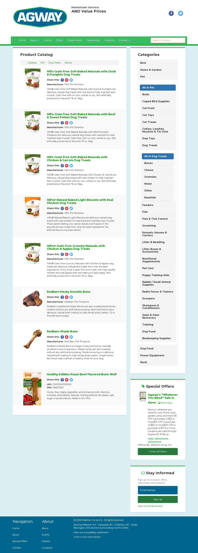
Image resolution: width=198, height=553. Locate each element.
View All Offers (158, 451)
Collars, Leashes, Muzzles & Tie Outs (155, 130)
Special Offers (19, 541)
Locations (47, 547)
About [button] (34, 40)
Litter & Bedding (153, 242)
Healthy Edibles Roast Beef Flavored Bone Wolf (82, 374)
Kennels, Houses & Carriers (154, 234)
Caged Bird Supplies (156, 101)
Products (109, 40)
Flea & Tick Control (155, 219)
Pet (42, 62)
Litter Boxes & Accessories (151, 250)
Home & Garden (150, 70)
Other (148, 190)
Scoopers (148, 298)
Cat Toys (148, 115)
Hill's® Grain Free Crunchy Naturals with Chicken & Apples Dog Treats (76, 247)
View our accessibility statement (91, 532)
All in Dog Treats (155, 156)
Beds (145, 94)
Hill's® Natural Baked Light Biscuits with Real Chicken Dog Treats (80, 201)
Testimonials (93, 40)
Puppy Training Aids (155, 275)
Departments (74, 40)
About (15, 534)
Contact (16, 547)
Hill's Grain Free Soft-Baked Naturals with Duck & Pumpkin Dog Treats (81, 73)
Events (47, 40)
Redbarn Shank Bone (62, 331)
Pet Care (148, 268)
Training (147, 324)
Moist (148, 183)
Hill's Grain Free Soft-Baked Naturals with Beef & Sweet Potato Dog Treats (81, 116)
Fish (145, 212)
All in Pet (148, 87)
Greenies (150, 177)
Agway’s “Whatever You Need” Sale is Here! (163, 398)
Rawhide (150, 197)
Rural (143, 362)
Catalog (32, 62)
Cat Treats (149, 122)
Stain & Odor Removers (150, 316)
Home (22, 40)
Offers (59, 40)
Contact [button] (123, 40)
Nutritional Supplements (151, 260)
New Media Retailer (92, 537)
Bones (68, 62)
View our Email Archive (150, 506)
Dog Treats (55, 62)
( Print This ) (164, 403)
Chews (148, 170)
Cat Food (148, 108)
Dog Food (148, 331)
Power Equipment (152, 355)
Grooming (149, 225)
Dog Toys (148, 138)
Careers (46, 541)
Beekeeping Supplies (156, 338)
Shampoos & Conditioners (151, 307)
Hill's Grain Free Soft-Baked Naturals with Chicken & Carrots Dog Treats (77, 158)
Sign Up (158, 499)
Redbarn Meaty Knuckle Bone (68, 291)
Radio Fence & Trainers (157, 291)
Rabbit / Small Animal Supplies (156, 283)
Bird (143, 63)
